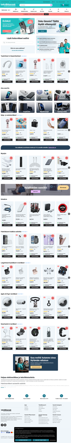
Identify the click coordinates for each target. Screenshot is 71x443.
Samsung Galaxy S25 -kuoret (43, 422)
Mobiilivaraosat (15, 11)
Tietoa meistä (41, 406)
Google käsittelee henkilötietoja (25, 433)
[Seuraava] (69, 71)
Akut (58, 11)
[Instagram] (5, 424)
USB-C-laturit (55, 409)
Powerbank (50, 11)
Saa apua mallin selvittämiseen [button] (18, 50)
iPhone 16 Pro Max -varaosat (57, 419)
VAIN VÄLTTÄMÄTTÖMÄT (40, 440)
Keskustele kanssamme (36, 367)
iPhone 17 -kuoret (27, 416)
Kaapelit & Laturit (34, 11)
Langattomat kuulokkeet (56, 411)
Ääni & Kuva (42, 11)
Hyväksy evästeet (23, 440)
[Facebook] (2, 424)
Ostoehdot (26, 406)
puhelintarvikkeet (10, 385)
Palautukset (26, 408)
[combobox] (35, 5)
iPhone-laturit (55, 406)
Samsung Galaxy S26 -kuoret (43, 417)
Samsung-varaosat (56, 418)
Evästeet (40, 409)
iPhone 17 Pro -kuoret (28, 419)
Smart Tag (54, 412)
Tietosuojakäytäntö (42, 408)
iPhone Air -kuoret (27, 418)
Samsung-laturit (55, 408)
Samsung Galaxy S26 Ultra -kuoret (44, 420)
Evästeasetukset (53, 440)
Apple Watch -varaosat (56, 422)
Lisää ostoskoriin (7, 81)
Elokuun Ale (67, 11)
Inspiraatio (40, 411)
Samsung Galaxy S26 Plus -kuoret (44, 419)
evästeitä (41, 430)
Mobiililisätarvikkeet (24, 11)
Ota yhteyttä (26, 409)
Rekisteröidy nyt (52, 147)
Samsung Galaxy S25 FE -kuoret (43, 423)
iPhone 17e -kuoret (27, 422)
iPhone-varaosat (55, 416)
